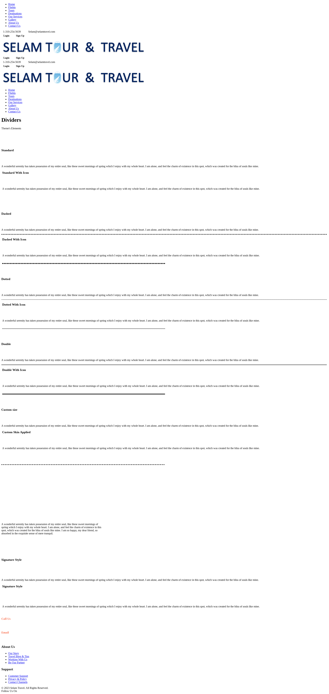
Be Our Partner (16, 662)
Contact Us (14, 25)
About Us (13, 22)
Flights (12, 7)
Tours (11, 10)
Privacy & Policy (17, 679)
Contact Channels (17, 682)
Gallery (12, 19)
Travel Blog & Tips (18, 656)
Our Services (15, 16)
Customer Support (18, 675)
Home (11, 4)
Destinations (15, 13)
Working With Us (17, 659)
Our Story (13, 653)
